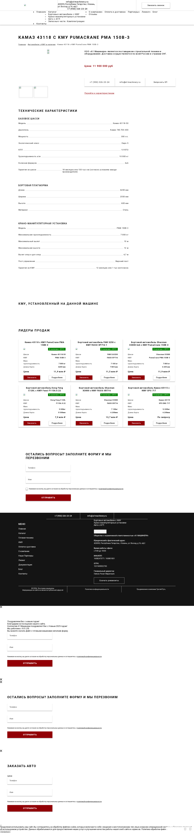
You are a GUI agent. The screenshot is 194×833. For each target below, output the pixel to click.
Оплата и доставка (27, 547)
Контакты (22, 573)
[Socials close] (190, 829)
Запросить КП (160, 82)
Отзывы (93, 14)
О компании (23, 551)
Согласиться (5, 832)
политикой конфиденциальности (111, 489)
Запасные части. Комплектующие (66, 21)
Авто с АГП (99, 525)
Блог (20, 569)
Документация (25, 564)
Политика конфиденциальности (97, 589)
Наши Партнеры (25, 556)
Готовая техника (25, 538)
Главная (22, 529)
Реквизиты (100, 531)
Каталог (22, 533)
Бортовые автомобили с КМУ (107, 520)
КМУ (20, 542)
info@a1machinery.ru (77, 2)
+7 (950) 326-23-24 (77, 9)
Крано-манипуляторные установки (67, 16)
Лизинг (21, 560)
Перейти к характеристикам (99, 93)
